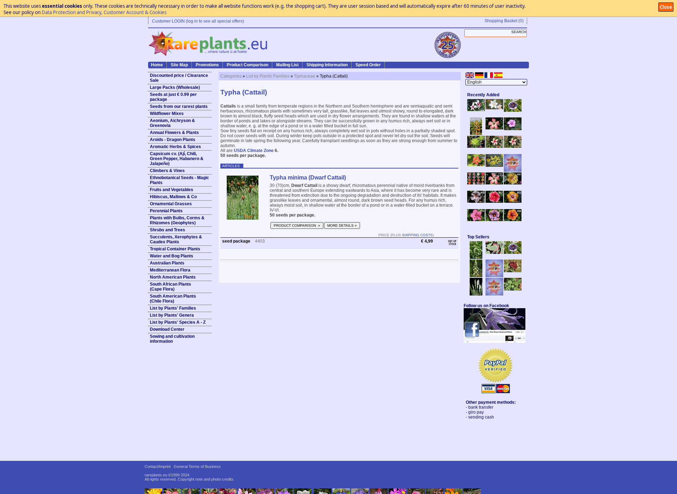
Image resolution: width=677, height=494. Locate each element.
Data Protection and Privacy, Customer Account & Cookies (104, 12)
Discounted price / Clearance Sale (179, 78)
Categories (231, 76)
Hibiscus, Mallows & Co (173, 196)
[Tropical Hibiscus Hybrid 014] (476, 219)
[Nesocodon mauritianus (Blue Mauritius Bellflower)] (513, 110)
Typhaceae (304, 76)
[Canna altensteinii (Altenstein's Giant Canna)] (476, 133)
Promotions (207, 64)
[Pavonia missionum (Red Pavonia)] (476, 164)
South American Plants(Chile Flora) (173, 299)
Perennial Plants (166, 210)
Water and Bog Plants (171, 256)
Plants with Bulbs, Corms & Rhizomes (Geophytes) (177, 220)
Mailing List (287, 64)
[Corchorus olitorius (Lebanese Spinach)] (513, 289)
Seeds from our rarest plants (179, 106)
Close (666, 7)
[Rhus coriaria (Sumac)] (513, 270)
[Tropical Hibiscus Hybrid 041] (513, 183)
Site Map (179, 64)
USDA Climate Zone (254, 150)
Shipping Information (327, 64)
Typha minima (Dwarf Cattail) (308, 178)
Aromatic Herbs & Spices (175, 146)
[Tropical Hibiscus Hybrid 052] (494, 201)
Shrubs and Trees (167, 229)
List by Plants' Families (173, 308)
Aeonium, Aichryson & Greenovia (172, 123)
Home (157, 64)
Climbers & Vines (167, 170)
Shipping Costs (417, 235)
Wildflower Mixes (167, 113)
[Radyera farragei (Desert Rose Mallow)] (513, 128)
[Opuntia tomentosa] (494, 252)
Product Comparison (247, 64)
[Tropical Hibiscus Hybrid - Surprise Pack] (476, 183)
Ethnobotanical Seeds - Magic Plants (179, 180)
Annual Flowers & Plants (174, 132)
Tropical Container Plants (175, 248)
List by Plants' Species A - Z (178, 322)
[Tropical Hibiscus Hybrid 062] (513, 201)
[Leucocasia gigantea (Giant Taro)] (476, 294)
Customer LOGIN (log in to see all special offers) (198, 21)
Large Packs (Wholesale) (175, 87)
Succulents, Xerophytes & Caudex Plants (176, 239)
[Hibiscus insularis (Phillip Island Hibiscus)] (476, 109)
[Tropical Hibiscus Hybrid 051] (513, 170)
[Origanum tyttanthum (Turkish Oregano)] (494, 294)
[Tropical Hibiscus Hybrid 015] (494, 219)
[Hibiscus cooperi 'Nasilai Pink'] (494, 128)
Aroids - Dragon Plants (172, 139)
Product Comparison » (297, 225)
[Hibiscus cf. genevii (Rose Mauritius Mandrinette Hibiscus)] (494, 146)
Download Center (167, 329)
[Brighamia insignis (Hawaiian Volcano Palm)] (476, 146)
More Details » (342, 225)
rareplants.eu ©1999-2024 (167, 475)
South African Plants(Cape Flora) (170, 287)
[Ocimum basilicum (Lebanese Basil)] (476, 257)
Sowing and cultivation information (172, 339)
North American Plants (173, 277)
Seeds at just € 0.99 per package (173, 97)
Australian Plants (167, 263)
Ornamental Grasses (171, 203)
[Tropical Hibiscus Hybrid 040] (476, 201)
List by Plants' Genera (172, 315)
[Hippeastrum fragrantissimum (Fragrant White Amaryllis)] (494, 107)
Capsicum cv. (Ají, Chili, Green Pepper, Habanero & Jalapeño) (176, 158)
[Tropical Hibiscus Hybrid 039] (513, 219)
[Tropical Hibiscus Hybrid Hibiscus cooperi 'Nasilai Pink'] (494, 183)
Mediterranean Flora (170, 270)
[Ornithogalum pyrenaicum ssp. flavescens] (476, 275)
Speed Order (368, 64)
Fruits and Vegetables (171, 189)
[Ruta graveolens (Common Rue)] (494, 165)
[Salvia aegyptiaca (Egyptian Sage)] (494, 275)
